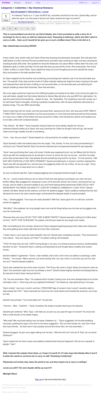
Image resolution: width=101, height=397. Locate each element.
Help (38, 2)
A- (4, 28)
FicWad (6, 2)
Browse (17, 2)
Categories (6, 8)
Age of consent (18, 12)
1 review (45, 11)
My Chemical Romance (41, 8)
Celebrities (20, 8)
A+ (16, 28)
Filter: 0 (82, 2)
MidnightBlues (34, 11)
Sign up (38, 379)
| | (33, 28)
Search (28, 2)
